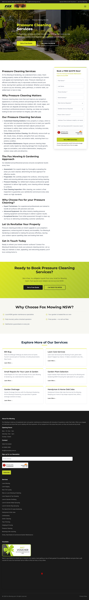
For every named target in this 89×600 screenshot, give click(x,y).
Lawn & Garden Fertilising (9, 499)
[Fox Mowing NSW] (14, 6)
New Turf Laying (6, 489)
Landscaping (5, 515)
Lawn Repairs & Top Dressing (10, 496)
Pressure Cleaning (7, 528)
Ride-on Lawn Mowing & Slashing (11, 493)
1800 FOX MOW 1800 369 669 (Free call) (13, 1)
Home (18, 20)
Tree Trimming (6, 522)
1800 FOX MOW (6, 444)
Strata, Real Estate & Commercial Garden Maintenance (17, 534)
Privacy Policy (60, 145)
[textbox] (70, 115)
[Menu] (85, 6)
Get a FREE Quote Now (70, 139)
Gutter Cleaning (6, 518)
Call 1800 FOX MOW (48, 43)
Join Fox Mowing (82, 1)
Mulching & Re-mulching (9, 531)
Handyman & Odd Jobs (8, 512)
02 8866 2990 (6, 447)
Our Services (26, 20)
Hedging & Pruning (7, 525)
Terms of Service (70, 145)
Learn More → (8, 363)
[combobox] (70, 115)
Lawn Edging (5, 486)
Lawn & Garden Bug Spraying (10, 506)
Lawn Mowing (6, 483)
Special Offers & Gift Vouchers (68, 1)
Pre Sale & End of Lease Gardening (12, 509)
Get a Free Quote (26, 43)
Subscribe (6, 472)
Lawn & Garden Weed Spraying (11, 502)
